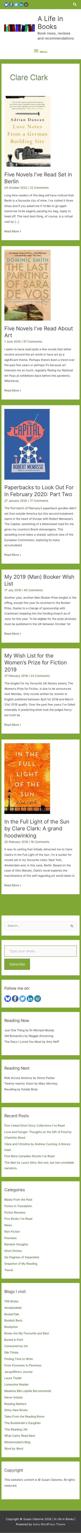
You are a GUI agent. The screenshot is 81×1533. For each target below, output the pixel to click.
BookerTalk (11, 1314)
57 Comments (32, 341)
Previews (10, 1238)
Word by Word (13, 1448)
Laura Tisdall (12, 1378)
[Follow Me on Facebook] (11, 4)
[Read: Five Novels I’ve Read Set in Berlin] (27, 131)
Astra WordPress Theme (49, 1524)
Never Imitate (13, 1397)
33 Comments (40, 675)
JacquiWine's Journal (18, 1371)
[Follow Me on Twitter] (16, 4)
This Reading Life (15, 1429)
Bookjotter (11, 1327)
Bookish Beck (13, 1320)
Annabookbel (13, 1307)
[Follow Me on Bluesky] (6, 4)
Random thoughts (16, 1244)
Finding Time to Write (18, 1359)
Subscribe (17, 964)
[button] (75, 4)
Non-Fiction (12, 1231)
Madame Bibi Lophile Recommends (27, 1391)
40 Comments (33, 590)
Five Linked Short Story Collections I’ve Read (34, 1125)
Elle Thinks (11, 1352)
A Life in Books (50, 23)
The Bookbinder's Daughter (22, 1423)
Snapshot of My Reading (20, 1263)
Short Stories (13, 1250)
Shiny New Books (16, 1410)
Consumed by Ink (16, 1346)
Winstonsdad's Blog (17, 1442)
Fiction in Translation (18, 1206)
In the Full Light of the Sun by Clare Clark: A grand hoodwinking (36, 828)
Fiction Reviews (14, 1212)
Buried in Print (13, 1339)
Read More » (12, 231)
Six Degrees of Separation (21, 1257)
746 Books (11, 1301)
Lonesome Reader (16, 1384)
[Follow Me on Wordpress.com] (26, 4)
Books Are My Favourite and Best (26, 1333)
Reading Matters (15, 1403)
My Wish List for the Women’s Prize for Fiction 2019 (35, 662)
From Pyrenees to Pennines (22, 1365)
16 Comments (40, 841)
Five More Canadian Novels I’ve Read (29, 1156)
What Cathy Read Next (19, 1435)
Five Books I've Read (18, 1218)
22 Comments (39, 187)
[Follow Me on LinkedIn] (21, 4)
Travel (8, 1270)
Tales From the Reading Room (24, 1416)
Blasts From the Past (18, 1199)
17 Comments (39, 500)
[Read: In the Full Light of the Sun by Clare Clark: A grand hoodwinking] (27, 778)
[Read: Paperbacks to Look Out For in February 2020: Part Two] (27, 444)
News (8, 1225)
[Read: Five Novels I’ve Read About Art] (27, 285)
